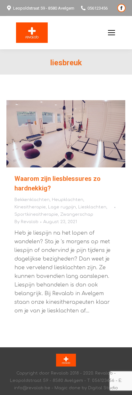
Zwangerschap (76, 214)
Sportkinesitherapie (36, 214)
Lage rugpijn (62, 207)
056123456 (97, 8)
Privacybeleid (86, 32)
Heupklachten (67, 200)
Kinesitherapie (30, 207)
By (26, 222)
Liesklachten (92, 207)
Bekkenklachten (32, 200)
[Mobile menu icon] (111, 32)
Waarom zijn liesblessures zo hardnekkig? (57, 183)
